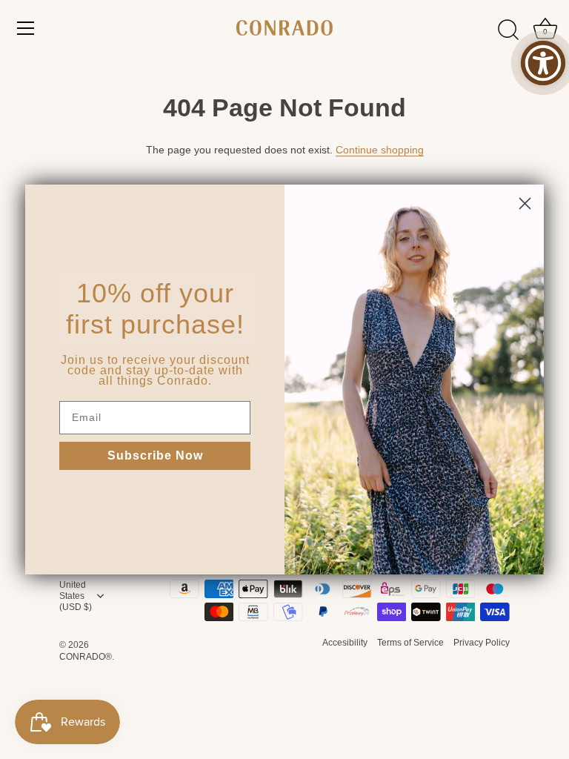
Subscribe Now (155, 455)
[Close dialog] (525, 203)
